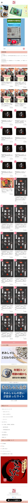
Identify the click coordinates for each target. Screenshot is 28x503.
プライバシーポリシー (6, 451)
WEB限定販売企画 (6, 429)
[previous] (2, 11)
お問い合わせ (4, 448)
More (14, 342)
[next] (25, 11)
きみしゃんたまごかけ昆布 (8, 416)
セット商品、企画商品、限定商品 (8, 424)
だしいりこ (5, 419)
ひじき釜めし (4, 432)
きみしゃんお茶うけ (6, 414)
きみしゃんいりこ (6, 411)
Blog (3, 446)
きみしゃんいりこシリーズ (7, 409)
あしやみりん (4, 421)
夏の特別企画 (5, 427)
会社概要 (4, 443)
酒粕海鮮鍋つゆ (5, 434)
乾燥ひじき (4, 437)
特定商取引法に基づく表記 (7, 453)
